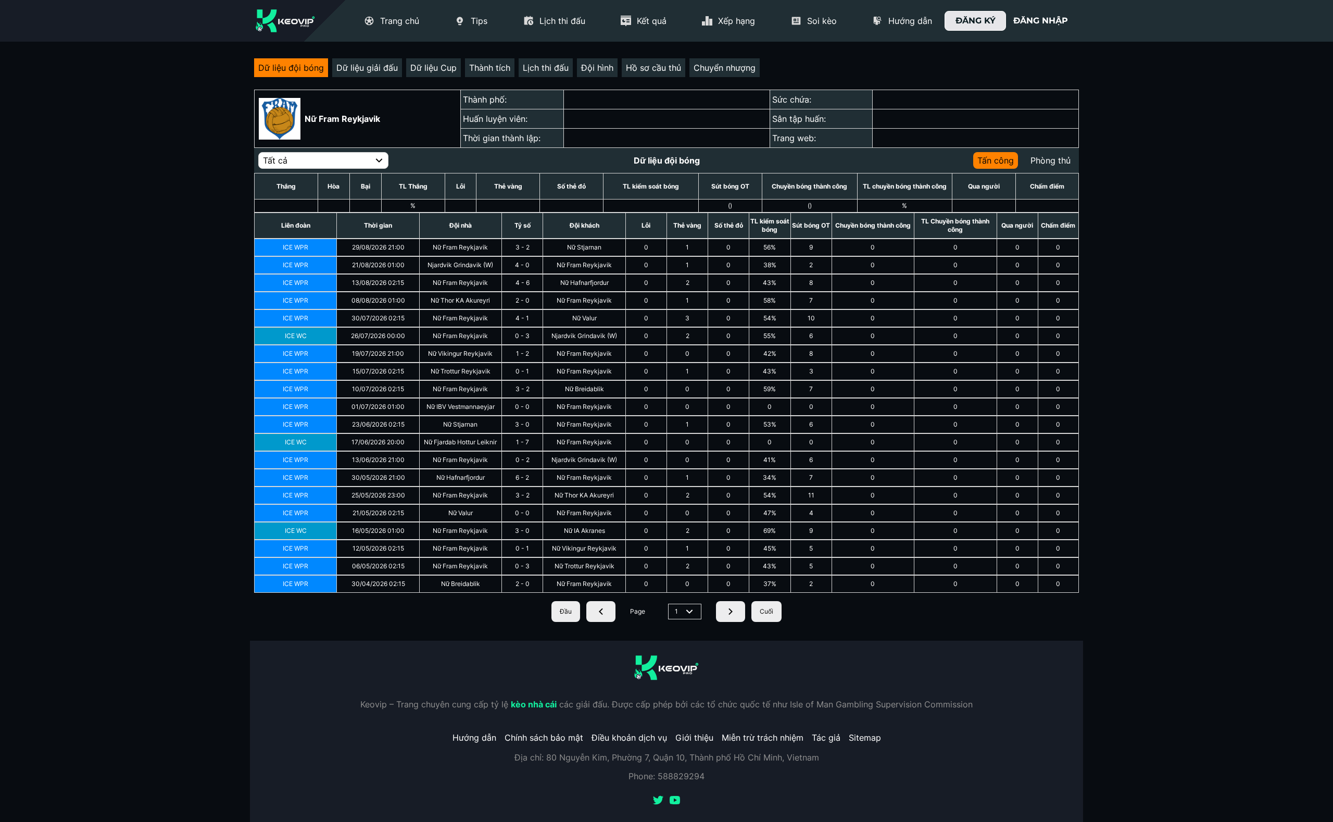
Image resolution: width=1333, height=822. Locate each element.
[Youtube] (675, 801)
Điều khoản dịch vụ (629, 737)
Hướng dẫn (474, 737)
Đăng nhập (1040, 21)
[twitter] (658, 801)
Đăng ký (975, 21)
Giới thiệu (694, 737)
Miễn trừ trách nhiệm (762, 737)
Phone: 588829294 (666, 776)
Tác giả (826, 737)
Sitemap (865, 737)
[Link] (285, 20)
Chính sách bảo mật (544, 737)
